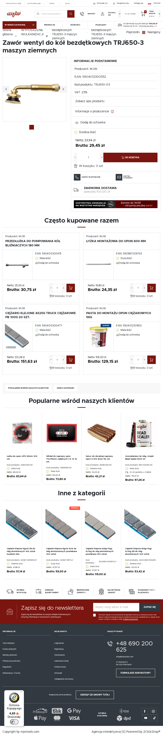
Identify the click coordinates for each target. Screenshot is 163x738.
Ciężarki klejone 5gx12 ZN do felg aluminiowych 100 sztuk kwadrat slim (21, 551)
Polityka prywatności (11, 661)
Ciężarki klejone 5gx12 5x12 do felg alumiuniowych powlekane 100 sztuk (61, 551)
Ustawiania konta (61, 661)
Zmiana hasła (60, 667)
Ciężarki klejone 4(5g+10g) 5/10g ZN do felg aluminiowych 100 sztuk (138, 551)
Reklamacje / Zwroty (11, 673)
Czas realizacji (8, 643)
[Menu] (21, 692)
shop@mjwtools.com (124, 657)
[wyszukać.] (70, 13)
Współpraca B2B (13, 3)
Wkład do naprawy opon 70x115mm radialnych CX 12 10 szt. (61, 459)
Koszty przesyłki (9, 649)
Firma (51, 3)
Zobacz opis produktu (89, 101)
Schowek (58, 673)
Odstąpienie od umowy (63, 679)
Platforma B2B (34, 3)
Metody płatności (10, 655)
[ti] (123, 731)
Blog (67, 3)
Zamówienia (59, 655)
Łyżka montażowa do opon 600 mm (116, 241)
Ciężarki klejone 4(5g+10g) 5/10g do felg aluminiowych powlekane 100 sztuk (100, 551)
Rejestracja (59, 649)
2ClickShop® (151, 731)
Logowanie (59, 643)
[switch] (14, 721)
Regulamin (7, 667)
